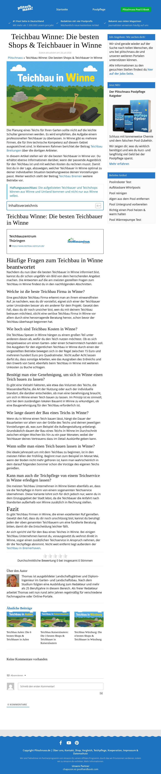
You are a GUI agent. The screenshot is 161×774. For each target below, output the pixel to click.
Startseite (62, 9)
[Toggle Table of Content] (96, 205)
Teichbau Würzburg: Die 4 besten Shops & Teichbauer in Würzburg (88, 636)
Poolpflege (99, 9)
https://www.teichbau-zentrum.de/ (28, 245)
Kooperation (115, 750)
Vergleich (87, 750)
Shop (78, 750)
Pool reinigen (118, 193)
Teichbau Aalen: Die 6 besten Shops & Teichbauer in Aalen (19, 636)
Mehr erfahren (119, 164)
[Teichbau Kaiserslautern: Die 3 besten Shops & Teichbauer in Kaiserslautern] (55, 619)
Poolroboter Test (120, 182)
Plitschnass (15, 58)
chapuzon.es (69, 769)
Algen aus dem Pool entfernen (129, 199)
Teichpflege (100, 750)
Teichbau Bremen (70, 176)
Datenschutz (80, 753)
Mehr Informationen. (94, 761)
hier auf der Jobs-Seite (131, 71)
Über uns (58, 750)
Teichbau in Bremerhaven (23, 548)
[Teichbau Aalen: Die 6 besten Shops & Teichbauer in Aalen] (21, 619)
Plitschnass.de (42, 750)
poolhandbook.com (87, 769)
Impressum (129, 750)
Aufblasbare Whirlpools (124, 187)
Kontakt (69, 750)
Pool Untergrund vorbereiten (128, 204)
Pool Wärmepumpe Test (125, 220)
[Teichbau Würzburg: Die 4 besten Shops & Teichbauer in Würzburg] (89, 619)
